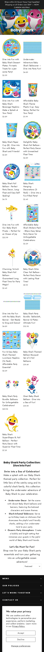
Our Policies (10, 585)
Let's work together (16, 593)
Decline (20, 639)
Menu (5, 578)
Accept (21, 633)
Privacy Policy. (18, 626)
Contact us (10, 600)
